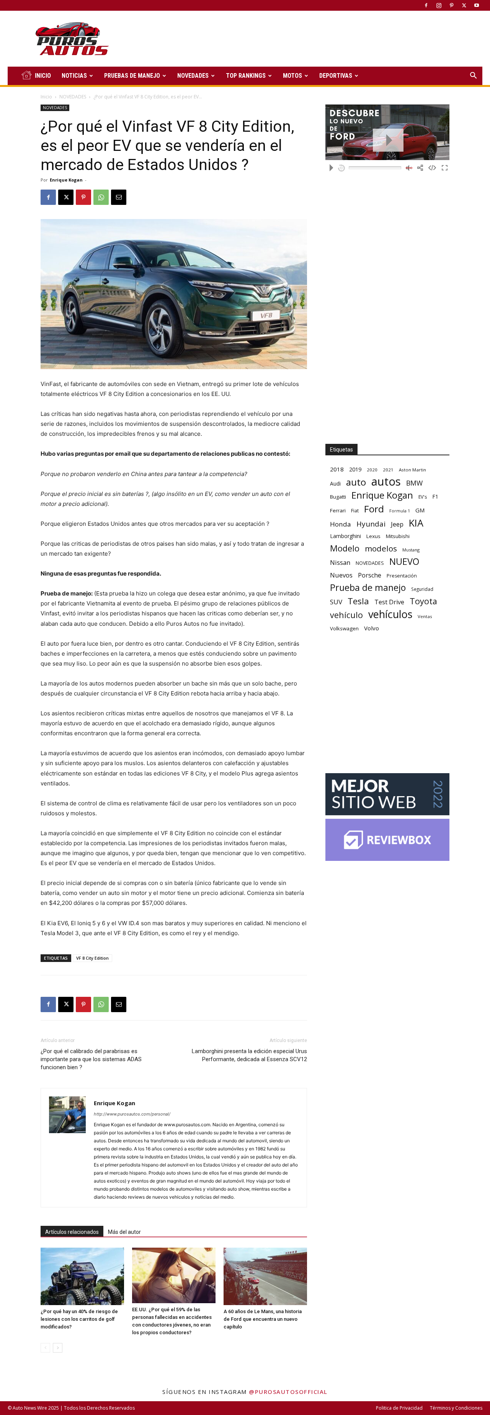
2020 (372, 470)
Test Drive (389, 602)
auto (356, 482)
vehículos (390, 614)
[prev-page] (45, 1348)
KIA (416, 523)
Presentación (402, 576)
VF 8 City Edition (92, 958)
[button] (473, 76)
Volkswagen (344, 628)
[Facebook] (426, 5)
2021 (388, 470)
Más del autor (124, 1232)
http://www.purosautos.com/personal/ (132, 1114)
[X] (464, 5)
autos (386, 482)
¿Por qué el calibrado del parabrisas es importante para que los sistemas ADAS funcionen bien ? (91, 1059)
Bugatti (338, 496)
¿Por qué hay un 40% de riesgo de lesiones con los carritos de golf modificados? (79, 1319)
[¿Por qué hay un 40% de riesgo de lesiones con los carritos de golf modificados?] (82, 1276)
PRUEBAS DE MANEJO (132, 75)
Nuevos (341, 575)
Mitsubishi (398, 536)
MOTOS (292, 75)
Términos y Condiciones (456, 1408)
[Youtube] (476, 5)
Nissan (340, 562)
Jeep (397, 524)
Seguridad (422, 589)
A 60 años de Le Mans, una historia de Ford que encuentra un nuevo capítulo (263, 1319)
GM (420, 510)
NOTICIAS (74, 75)
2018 (337, 469)
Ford (374, 509)
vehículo (346, 615)
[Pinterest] (451, 5)
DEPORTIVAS (335, 75)
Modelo (344, 548)
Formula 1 (399, 511)
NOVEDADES (193, 75)
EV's (422, 497)
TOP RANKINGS (246, 75)
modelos (381, 549)
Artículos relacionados (72, 1232)
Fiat (355, 510)
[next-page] (57, 1348)
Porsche (369, 575)
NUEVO (404, 562)
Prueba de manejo (368, 588)
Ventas (425, 616)
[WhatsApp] (101, 197)
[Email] (118, 197)
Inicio (46, 96)
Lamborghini (345, 536)
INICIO (43, 75)
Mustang (411, 550)
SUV (336, 602)
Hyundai (370, 524)
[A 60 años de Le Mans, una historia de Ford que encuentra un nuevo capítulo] (265, 1276)
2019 (355, 469)
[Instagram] (438, 5)
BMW (414, 483)
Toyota (423, 601)
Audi (335, 483)
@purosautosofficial (288, 1391)
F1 (435, 496)
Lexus (373, 536)
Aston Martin (412, 470)
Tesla (358, 601)
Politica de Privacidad (399, 1408)
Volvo (371, 628)
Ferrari (338, 510)
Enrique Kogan (66, 180)
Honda (340, 524)
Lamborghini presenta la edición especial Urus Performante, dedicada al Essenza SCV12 (249, 1055)
